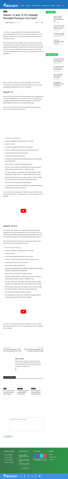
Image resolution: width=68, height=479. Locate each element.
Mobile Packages (36, 5)
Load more (24, 468)
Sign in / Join (6, 1)
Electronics (20, 388)
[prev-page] (4, 398)
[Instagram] (15, 369)
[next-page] (7, 398)
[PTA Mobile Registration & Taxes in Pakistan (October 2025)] (23, 385)
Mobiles (28, 5)
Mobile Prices (45, 5)
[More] (43, 339)
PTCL (63, 55)
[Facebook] (21, 476)
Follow (38, 454)
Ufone (58, 55)
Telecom (22, 5)
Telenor (58, 54)
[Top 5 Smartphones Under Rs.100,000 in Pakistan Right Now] (37, 385)
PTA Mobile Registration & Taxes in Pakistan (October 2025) (23, 392)
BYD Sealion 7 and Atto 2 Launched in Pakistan (24, 464)
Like (35, 454)
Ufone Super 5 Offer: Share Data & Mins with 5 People (58, 76)
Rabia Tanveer (10, 22)
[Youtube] (39, 476)
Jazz (53, 54)
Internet (53, 5)
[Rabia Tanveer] (4, 22)
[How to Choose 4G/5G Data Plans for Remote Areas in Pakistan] (9, 385)
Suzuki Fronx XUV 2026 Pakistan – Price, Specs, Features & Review (59, 27)
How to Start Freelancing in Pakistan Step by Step (59, 42)
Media (58, 5)
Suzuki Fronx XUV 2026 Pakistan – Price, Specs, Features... (24, 460)
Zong (5, 388)
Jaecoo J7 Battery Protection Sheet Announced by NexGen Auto (24, 456)
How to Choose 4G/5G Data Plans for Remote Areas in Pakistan (8, 392)
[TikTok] (28, 476)
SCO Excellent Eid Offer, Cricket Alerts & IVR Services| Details (59, 68)
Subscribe (45, 454)
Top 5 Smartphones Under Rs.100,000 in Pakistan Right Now (36, 392)
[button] (63, 5)
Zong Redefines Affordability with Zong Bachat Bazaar (59, 84)
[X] (32, 476)
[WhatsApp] (36, 476)
